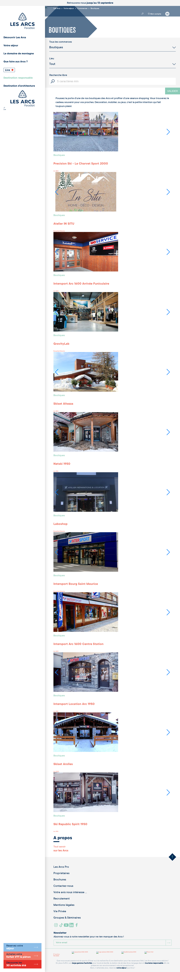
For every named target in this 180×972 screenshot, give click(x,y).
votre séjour (121, 968)
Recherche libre (58, 75)
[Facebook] (77, 926)
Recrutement (61, 898)
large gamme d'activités (82, 963)
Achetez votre (18, 956)
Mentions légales (63, 905)
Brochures (59, 879)
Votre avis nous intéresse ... (70, 892)
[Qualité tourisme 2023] (129, 952)
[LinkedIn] (71, 926)
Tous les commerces (60, 42)
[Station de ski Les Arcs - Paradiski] (22, 21)
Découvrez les (16, 964)
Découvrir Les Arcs (15, 37)
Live (8, 70)
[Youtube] (66, 926)
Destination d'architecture (19, 86)
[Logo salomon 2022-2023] (104, 952)
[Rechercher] (4, 108)
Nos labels (56, 956)
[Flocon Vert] (149, 952)
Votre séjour (11, 45)
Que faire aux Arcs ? (16, 61)
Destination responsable (18, 78)
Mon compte (155, 14)
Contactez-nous (63, 886)
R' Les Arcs (56, 954)
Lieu (51, 58)
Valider (172, 91)
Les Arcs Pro (61, 867)
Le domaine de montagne (19, 53)
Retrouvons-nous (90, 3)
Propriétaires (61, 873)
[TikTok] (61, 926)
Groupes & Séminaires (67, 918)
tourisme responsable (154, 963)
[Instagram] (56, 926)
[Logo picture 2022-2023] (80, 952)
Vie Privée (59, 911)
